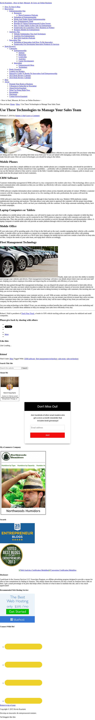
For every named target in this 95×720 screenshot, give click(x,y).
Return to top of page (8, 705)
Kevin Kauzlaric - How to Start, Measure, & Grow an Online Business (26, 3)
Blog (11, 359)
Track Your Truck (27, 313)
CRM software (29, 359)
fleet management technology (46, 359)
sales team (62, 359)
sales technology (72, 359)
